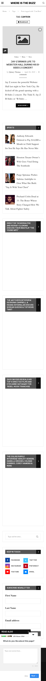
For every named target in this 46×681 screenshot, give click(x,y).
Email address (12, 620)
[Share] (5, 50)
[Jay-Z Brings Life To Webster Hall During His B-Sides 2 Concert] (23, 39)
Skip (26, 676)
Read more (22, 105)
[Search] (43, 3)
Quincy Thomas (15, 72)
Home (5, 11)
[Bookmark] (40, 29)
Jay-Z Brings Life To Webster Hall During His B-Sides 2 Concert (23, 64)
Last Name (10, 608)
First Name (10, 595)
